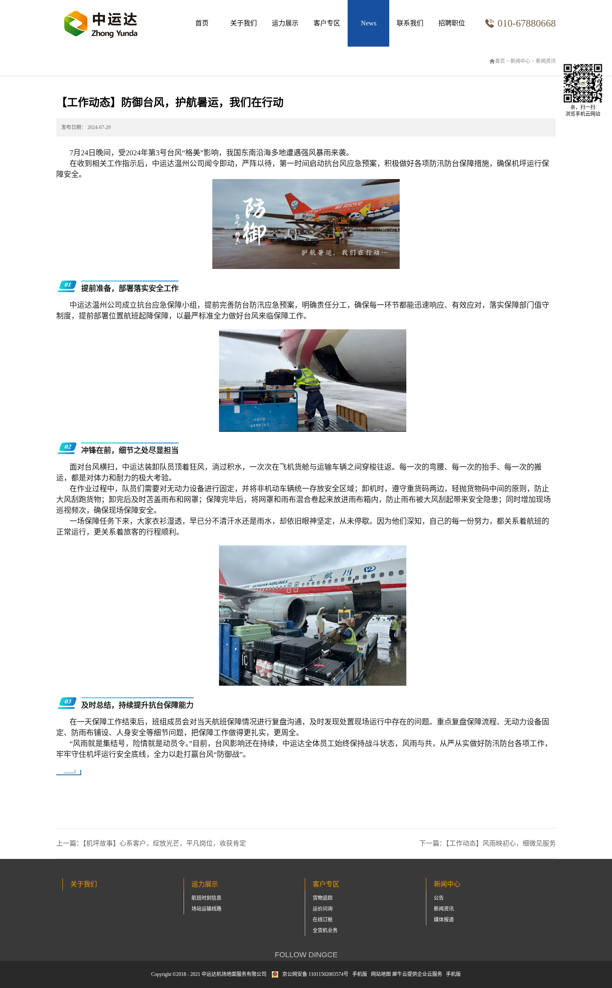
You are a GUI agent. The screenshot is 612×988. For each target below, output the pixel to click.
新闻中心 (520, 61)
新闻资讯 (546, 61)
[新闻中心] (368, 23)
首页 (202, 23)
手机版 (358, 974)
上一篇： (151, 843)
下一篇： (487, 843)
